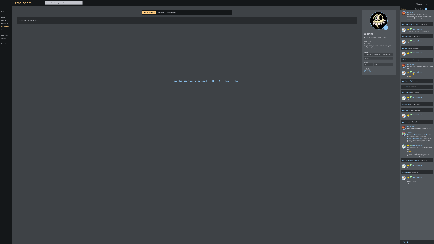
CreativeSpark (417, 29)
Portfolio (160, 12)
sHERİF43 (407, 110)
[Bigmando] (403, 13)
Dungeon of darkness (411, 60)
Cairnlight (408, 92)
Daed (406, 87)
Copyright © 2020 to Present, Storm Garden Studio (191, 81)
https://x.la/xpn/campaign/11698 (417, 135)
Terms (227, 81)
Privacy (236, 81)
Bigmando (410, 12)
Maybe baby (408, 81)
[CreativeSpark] (403, 30)
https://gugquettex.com (414, 138)
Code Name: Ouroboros (412, 24)
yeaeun (407, 48)
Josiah (409, 133)
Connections (171, 12)
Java (385, 65)
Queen (407, 172)
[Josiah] (403, 134)
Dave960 (407, 36)
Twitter (368, 71)
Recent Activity (149, 12)
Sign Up (419, 4)
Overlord (407, 104)
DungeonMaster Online (412, 160)
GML (376, 65)
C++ (366, 65)
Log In (427, 4)
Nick (406, 122)
